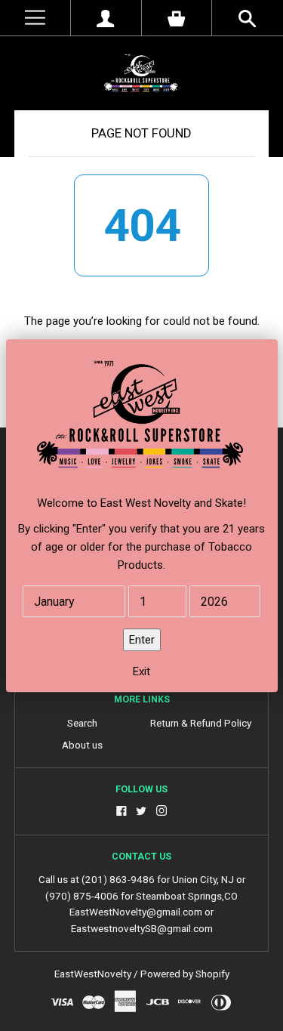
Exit (141, 671)
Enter (142, 640)
